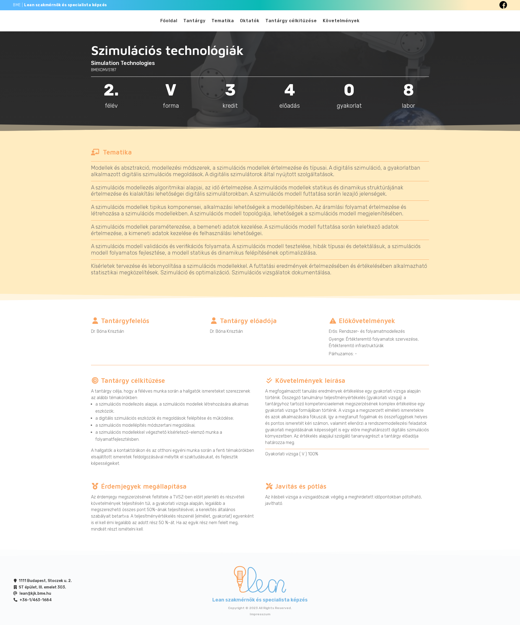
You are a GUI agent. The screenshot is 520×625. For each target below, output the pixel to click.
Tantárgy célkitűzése (291, 21)
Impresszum (260, 614)
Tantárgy (194, 21)
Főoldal (168, 21)
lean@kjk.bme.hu (35, 593)
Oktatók (249, 21)
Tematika (223, 21)
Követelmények (341, 21)
